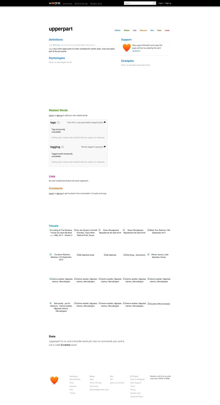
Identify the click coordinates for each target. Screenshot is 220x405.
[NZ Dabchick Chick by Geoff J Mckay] (85, 254)
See (152, 30)
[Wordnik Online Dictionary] (54, 3)
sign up (59, 115)
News (92, 376)
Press (72, 382)
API (111, 379)
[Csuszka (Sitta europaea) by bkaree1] (159, 303)
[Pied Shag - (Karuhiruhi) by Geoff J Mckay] (134, 254)
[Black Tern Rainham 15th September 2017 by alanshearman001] (158, 231)
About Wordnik (75, 379)
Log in (51, 115)
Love (167, 30)
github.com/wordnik (117, 382)
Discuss (143, 30)
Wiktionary (56, 45)
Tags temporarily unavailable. (58, 130)
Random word (96, 3)
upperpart (136, 50)
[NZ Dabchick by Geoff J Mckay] (110, 254)
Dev (111, 376)
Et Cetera (134, 376)
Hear (159, 30)
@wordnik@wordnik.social (99, 389)
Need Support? (135, 382)
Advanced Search (136, 396)
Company (73, 376)
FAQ (71, 389)
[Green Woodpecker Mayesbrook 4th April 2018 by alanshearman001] (110, 231)
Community (67, 3)
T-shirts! (72, 393)
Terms (132, 386)
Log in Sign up (165, 3)
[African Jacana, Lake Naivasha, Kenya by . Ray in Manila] (158, 255)
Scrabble (66, 344)
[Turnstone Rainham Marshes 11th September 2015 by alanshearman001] (61, 256)
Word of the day (81, 3)
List (134, 30)
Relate (126, 30)
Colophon (73, 386)
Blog (91, 379)
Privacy (133, 389)
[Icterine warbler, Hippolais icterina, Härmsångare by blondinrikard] (61, 280)
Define (117, 30)
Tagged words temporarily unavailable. (62, 155)
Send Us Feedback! (137, 379)
